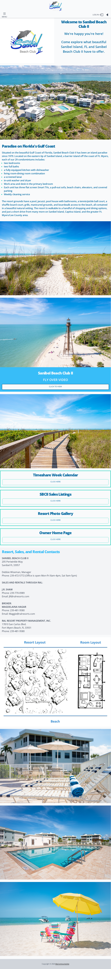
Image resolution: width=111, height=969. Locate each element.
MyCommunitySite (62, 964)
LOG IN (96, 14)
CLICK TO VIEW (55, 386)
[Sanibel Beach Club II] (55, 6)
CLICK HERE (55, 481)
